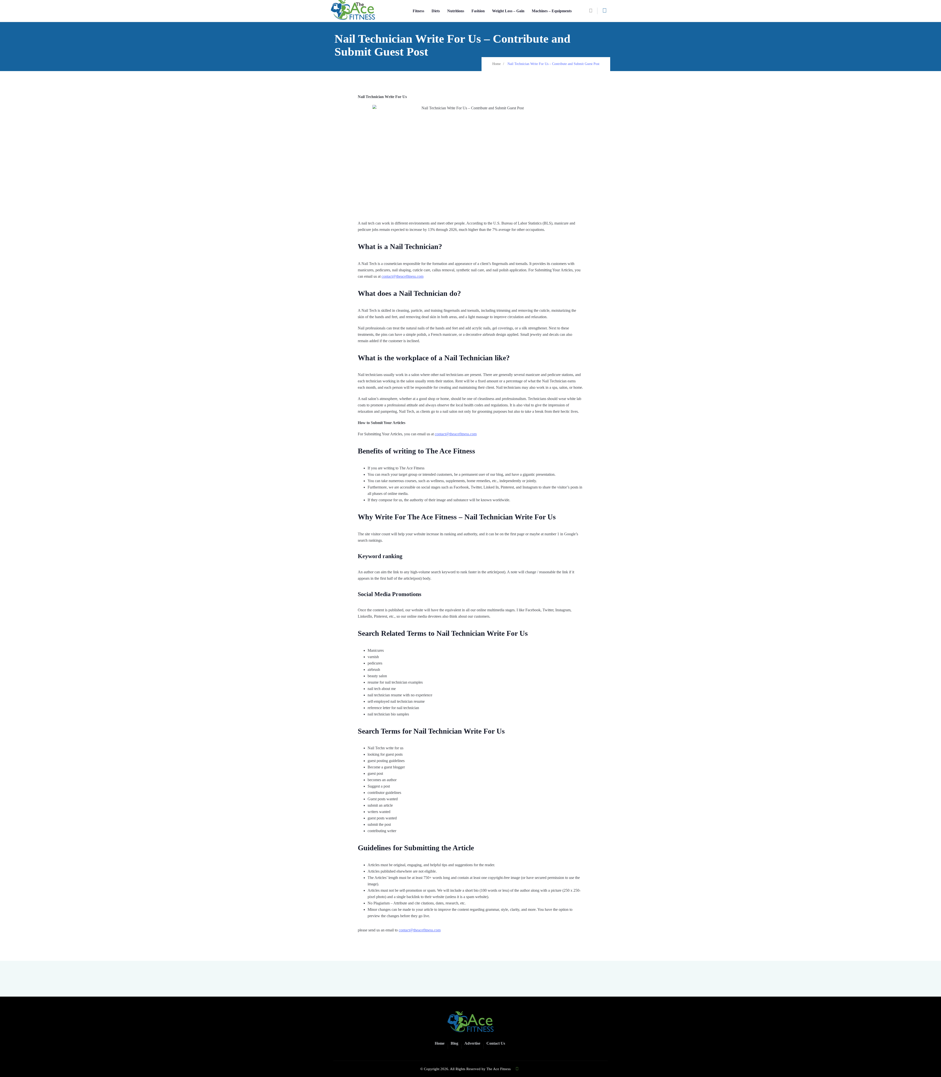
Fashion (478, 11)
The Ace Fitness (498, 1069)
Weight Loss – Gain (508, 11)
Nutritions (455, 11)
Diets (436, 11)
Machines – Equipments (552, 11)
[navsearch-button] (592, 11)
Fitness (418, 11)
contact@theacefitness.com (402, 276)
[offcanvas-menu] (604, 10)
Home (496, 64)
